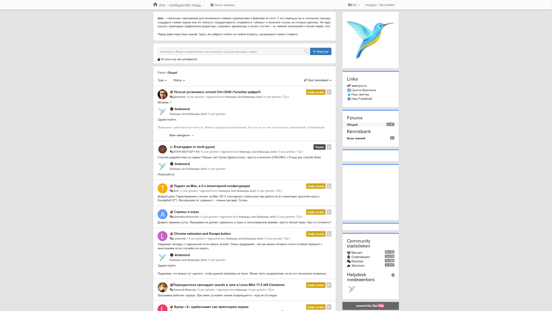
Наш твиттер (360, 94)
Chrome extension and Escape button (202, 233)
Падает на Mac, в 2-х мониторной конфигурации (212, 185)
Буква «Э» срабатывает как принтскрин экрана (211, 306)
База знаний (356, 138)
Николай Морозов (184, 290)
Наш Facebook (361, 98)
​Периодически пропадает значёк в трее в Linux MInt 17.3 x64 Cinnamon (229, 284)
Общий (172, 72)
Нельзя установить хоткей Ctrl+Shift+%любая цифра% (217, 91)
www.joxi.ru (359, 85)
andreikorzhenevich (186, 217)
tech (176, 191)
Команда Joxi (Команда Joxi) (243, 97)
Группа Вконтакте (363, 90)
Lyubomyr (180, 238)
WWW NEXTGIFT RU (186, 152)
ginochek (179, 97)
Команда (241, 290)
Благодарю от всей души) (194, 146)
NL (355, 5)
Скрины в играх (186, 211)
